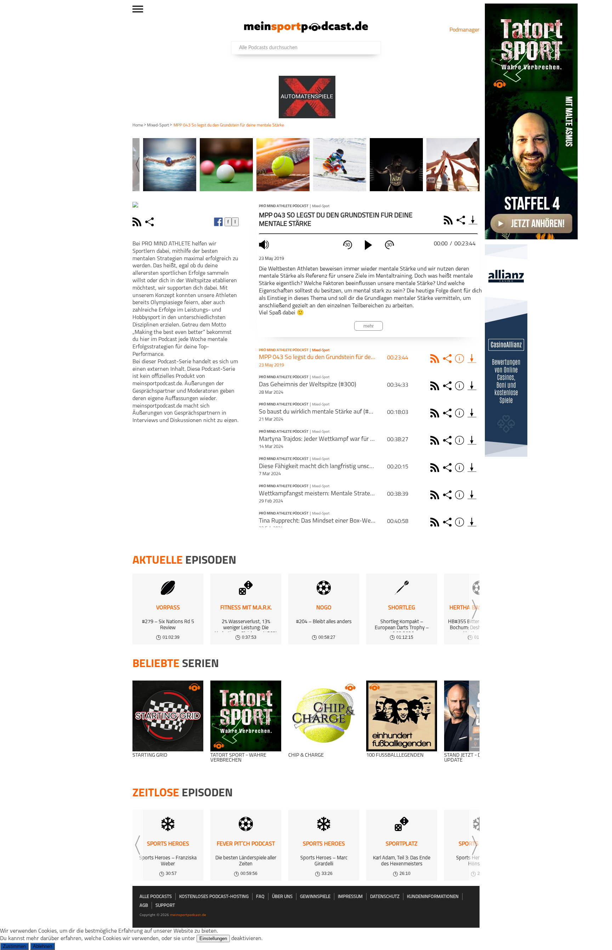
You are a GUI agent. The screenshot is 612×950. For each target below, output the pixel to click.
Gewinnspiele (315, 896)
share (150, 221)
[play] (368, 245)
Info (460, 358)
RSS (449, 220)
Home (137, 125)
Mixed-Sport (158, 125)
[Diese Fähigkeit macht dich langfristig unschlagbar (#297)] (472, 467)
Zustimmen (14, 946)
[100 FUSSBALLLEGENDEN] (401, 716)
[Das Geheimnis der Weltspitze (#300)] (472, 385)
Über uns (282, 896)
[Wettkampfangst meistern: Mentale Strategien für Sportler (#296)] (472, 494)
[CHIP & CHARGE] (323, 716)
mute (265, 244)
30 (347, 245)
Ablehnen (42, 946)
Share (461, 220)
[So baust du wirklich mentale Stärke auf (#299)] (472, 413)
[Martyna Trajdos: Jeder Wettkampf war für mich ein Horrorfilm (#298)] (472, 440)
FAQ (260, 896)
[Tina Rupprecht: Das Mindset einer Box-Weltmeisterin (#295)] (472, 522)
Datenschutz (385, 896)
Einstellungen (213, 938)
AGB (144, 905)
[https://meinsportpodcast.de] (306, 31)
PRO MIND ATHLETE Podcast (283, 206)
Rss (435, 358)
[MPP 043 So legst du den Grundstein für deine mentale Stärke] (472, 358)
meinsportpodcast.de (188, 914)
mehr (368, 326)
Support (165, 905)
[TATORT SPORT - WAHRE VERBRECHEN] (245, 716)
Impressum (350, 896)
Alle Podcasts (156, 896)
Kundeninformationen (433, 896)
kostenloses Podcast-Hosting (214, 896)
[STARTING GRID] (167, 716)
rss (138, 221)
